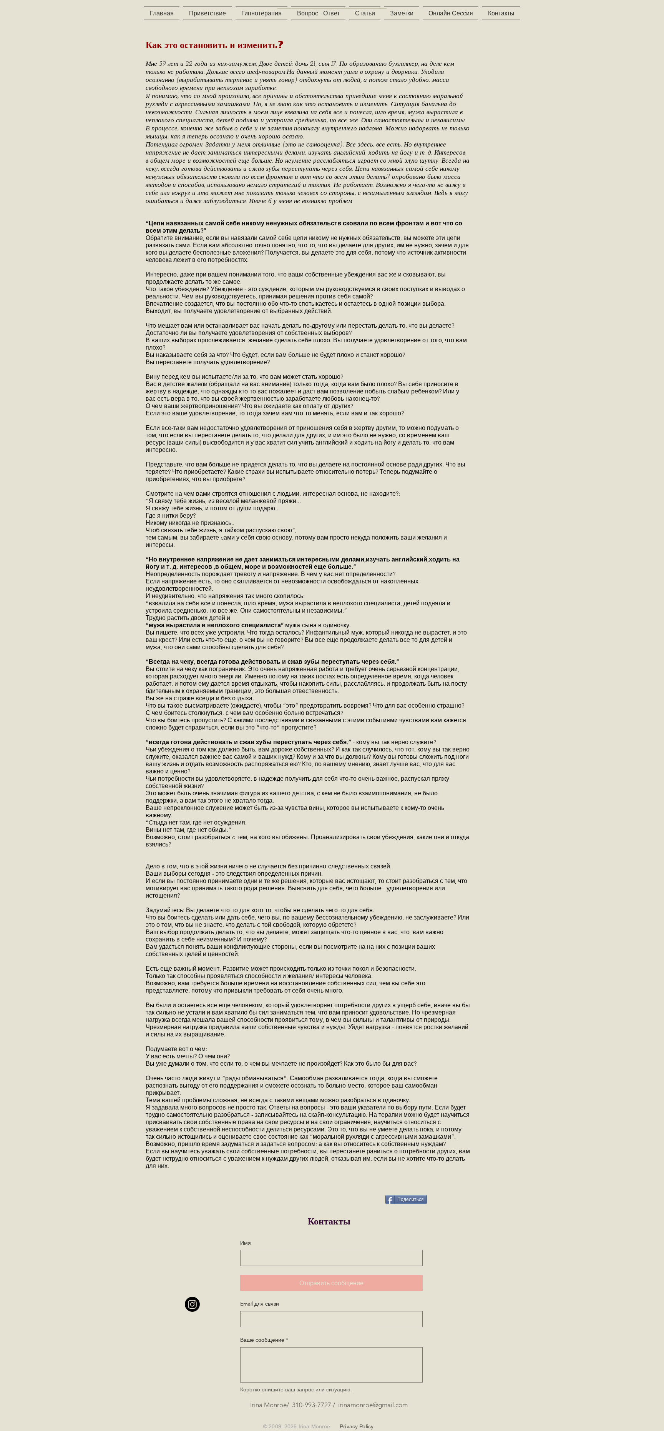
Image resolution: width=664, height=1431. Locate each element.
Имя (245, 1242)
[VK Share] (364, 1199)
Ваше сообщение (264, 1339)
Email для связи (259, 1303)
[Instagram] (192, 1304)
